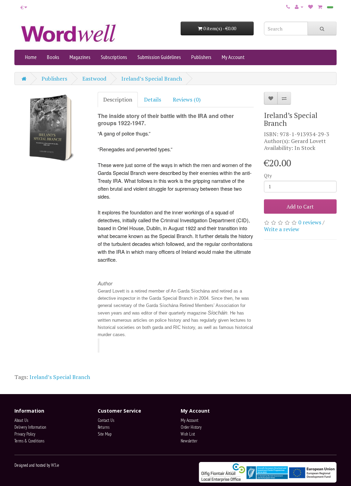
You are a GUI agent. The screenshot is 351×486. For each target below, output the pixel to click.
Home (31, 57)
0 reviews (309, 222)
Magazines (80, 57)
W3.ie (55, 465)
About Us (21, 420)
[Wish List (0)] (310, 6)
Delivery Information (30, 427)
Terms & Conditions (29, 441)
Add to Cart (300, 206)
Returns (103, 427)
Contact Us (106, 420)
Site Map (104, 434)
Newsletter (189, 441)
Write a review (281, 229)
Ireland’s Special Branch (151, 78)
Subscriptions (114, 57)
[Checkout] (330, 7)
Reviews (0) (187, 99)
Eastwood (94, 78)
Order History (191, 427)
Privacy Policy (24, 434)
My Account (233, 57)
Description (117, 99)
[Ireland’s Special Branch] (50, 128)
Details (152, 99)
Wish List (188, 434)
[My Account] (299, 6)
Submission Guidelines (159, 57)
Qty (268, 175)
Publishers (201, 57)
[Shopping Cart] (320, 6)
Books (53, 57)
